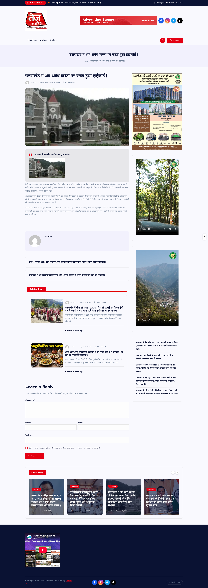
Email (81, 423)
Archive (43, 40)
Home (85, 61)
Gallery (53, 40)
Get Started (174, 40)
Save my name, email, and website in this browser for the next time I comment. (64, 448)
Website (29, 435)
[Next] (177, 472)
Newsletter (32, 40)
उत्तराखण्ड (42, 83)
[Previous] (173, 472)
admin (33, 83)
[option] (46, 497)
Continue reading (74, 331)
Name (28, 423)
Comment (30, 400)
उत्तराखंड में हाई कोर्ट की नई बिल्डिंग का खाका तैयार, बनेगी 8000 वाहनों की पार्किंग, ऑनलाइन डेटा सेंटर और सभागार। (84, 499)
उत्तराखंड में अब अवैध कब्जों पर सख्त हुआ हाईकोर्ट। (108, 61)
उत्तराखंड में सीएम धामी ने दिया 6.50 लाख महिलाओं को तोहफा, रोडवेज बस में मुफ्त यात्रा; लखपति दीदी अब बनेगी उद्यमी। (156, 368)
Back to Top (175, 582)
